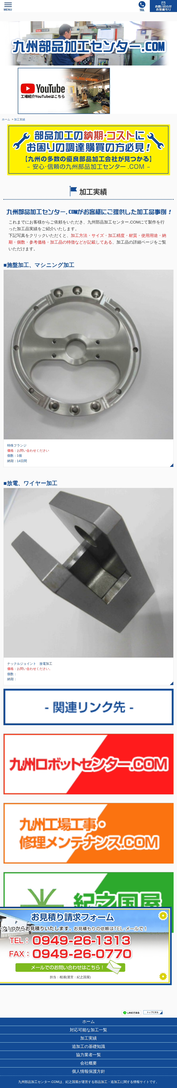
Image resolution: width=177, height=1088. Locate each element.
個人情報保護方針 (88, 1071)
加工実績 (19, 119)
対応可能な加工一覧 (88, 1030)
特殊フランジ (17, 445)
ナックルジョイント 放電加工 (29, 663)
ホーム (6, 119)
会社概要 (88, 1063)
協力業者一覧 (88, 1054)
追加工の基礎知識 (88, 1046)
